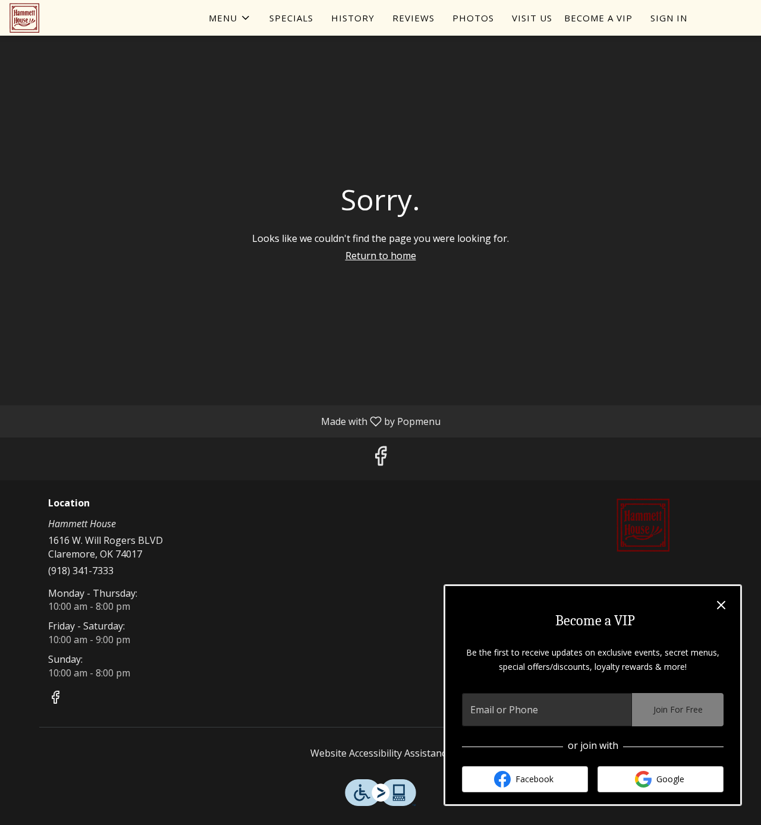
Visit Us (532, 18)
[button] (230, 18)
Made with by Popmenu (225, 421)
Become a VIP (598, 18)
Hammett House (644, 525)
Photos (473, 18)
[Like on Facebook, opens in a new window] (380, 458)
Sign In (668, 18)
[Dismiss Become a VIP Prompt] (721, 605)
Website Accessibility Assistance (380, 753)
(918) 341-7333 (81, 570)
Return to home (380, 255)
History (353, 18)
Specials (291, 18)
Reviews (413, 18)
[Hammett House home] (63, 18)
